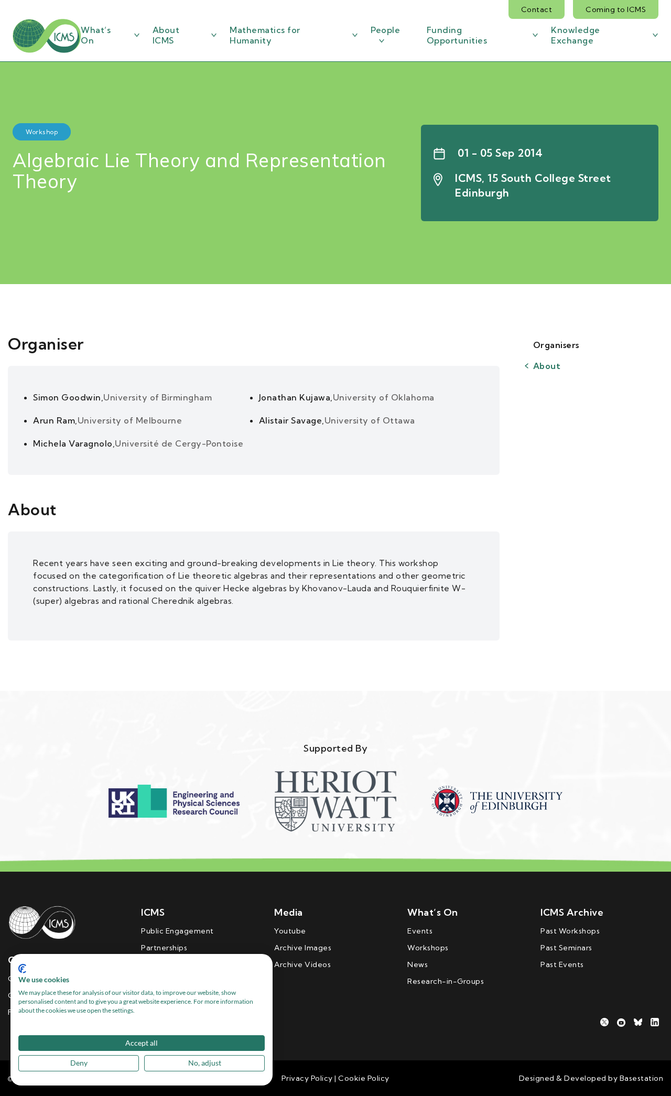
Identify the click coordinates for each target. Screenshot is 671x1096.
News (417, 964)
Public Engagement (177, 931)
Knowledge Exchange (575, 35)
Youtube (290, 931)
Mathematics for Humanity (265, 35)
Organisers (556, 345)
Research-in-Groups (445, 981)
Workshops (428, 947)
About (547, 366)
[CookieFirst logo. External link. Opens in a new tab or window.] (22, 968)
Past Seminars (566, 947)
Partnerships (164, 947)
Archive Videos (302, 964)
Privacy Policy (307, 1078)
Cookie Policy (363, 1078)
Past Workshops (570, 931)
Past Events (562, 964)
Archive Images (302, 947)
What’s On (96, 35)
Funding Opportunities (457, 35)
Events (419, 931)
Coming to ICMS (616, 9)
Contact (537, 9)
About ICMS (166, 35)
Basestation (642, 1078)
